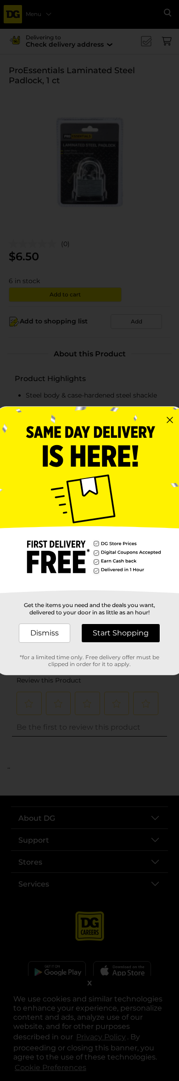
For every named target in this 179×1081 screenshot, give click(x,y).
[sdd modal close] (170, 420)
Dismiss (44, 633)
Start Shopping (121, 633)
